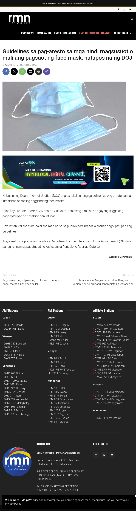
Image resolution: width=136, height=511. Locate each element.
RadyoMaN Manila (11, 65)
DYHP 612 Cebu (13, 347)
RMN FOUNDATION (65, 33)
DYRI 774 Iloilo (12, 351)
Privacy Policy (13, 503)
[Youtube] (129, 9)
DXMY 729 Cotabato (15, 380)
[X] (124, 9)
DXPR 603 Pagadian (15, 406)
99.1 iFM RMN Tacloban (62, 369)
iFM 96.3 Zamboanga (61, 399)
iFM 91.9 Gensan (58, 395)
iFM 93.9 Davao (58, 392)
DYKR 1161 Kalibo (14, 354)
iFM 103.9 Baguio (59, 325)
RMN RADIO (44, 33)
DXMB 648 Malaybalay (16, 403)
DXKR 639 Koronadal (16, 399)
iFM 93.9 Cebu (57, 362)
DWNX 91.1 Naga (59, 339)
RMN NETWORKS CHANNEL (95, 33)
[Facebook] (118, 9)
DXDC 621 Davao (14, 384)
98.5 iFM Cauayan (59, 343)
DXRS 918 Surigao (14, 410)
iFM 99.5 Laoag (57, 332)
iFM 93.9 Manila (58, 336)
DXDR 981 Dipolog (14, 388)
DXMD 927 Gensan (15, 392)
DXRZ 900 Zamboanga (17, 414)
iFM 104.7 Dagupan (60, 328)
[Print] (38, 71)
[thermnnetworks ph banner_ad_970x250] (68, 172)
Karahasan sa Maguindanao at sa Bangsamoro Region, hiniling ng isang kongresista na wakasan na (103, 282)
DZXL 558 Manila (13, 325)
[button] (132, 19)
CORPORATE (121, 33)
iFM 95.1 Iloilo (57, 366)
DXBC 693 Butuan (14, 373)
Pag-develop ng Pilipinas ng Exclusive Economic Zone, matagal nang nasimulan (31, 282)
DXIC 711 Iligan (12, 395)
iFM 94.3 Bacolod (59, 358)
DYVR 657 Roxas (13, 358)
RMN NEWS (27, 33)
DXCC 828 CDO (12, 377)
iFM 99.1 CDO (57, 388)
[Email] (30, 71)
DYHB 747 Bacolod (15, 343)
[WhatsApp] (22, 71)
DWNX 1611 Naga (14, 328)
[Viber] (46, 71)
